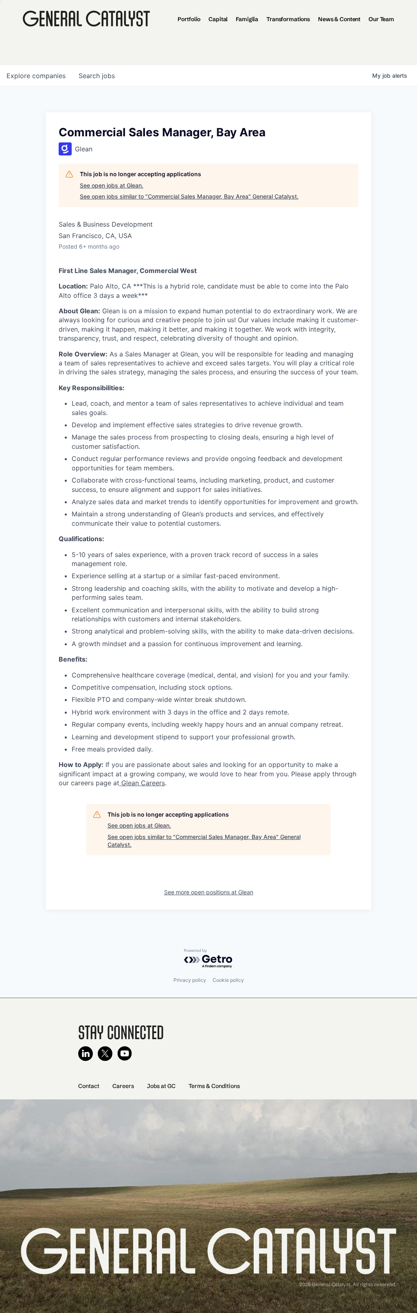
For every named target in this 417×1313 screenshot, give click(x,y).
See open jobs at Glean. (111, 185)
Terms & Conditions (214, 1086)
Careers (123, 1086)
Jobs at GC (161, 1086)
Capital (218, 19)
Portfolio (189, 19)
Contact (88, 1086)
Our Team (381, 19)
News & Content (339, 19)
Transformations (288, 19)
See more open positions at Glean (208, 892)
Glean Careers (142, 783)
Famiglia (247, 19)
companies (36, 76)
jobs (97, 76)
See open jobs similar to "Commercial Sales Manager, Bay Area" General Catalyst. (189, 196)
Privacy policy (189, 980)
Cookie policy (228, 980)
